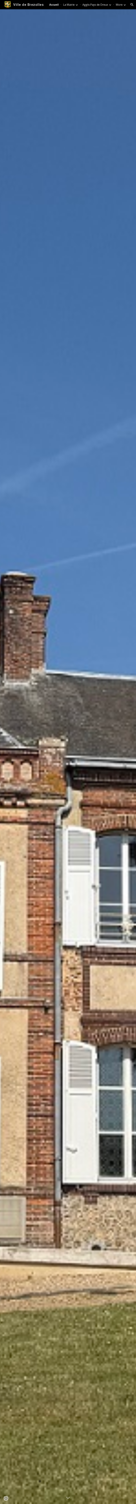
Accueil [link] (54, 4)
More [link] (119, 4)
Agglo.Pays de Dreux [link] (95, 4)
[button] (132, 5)
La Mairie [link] (69, 4)
